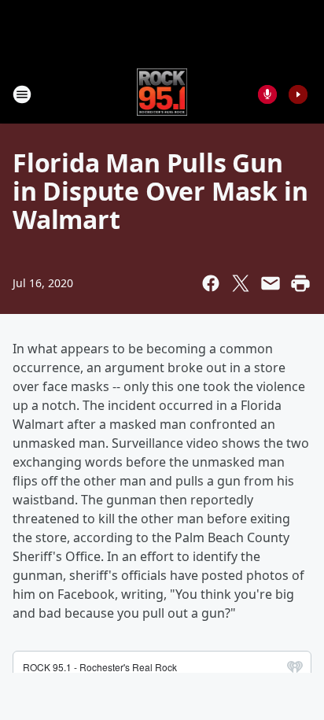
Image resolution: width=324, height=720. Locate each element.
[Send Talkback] (267, 94)
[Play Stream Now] (298, 94)
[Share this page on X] (241, 283)
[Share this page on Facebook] (211, 283)
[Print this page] (300, 283)
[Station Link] (162, 94)
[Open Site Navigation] (22, 94)
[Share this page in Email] (271, 283)
